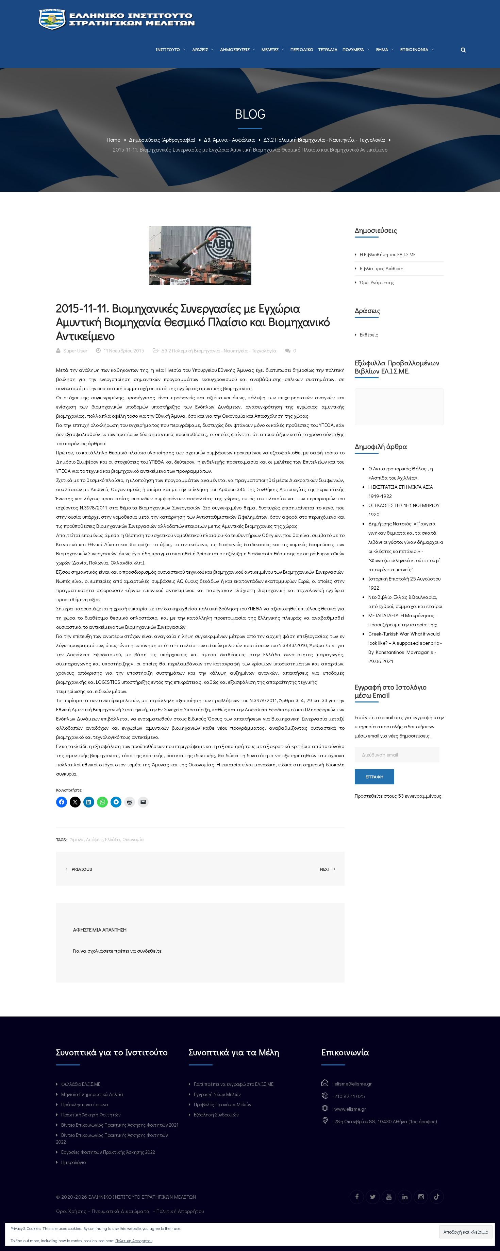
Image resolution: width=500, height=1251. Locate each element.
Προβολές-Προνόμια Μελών (222, 1104)
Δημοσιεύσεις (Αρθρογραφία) (162, 139)
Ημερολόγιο (73, 1162)
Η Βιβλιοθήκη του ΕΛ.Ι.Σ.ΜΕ (388, 254)
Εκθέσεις (369, 334)
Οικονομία (133, 839)
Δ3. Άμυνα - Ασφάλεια (229, 139)
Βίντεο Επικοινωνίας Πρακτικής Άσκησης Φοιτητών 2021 (119, 1125)
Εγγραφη (374, 776)
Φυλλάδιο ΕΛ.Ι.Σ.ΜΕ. (81, 1084)
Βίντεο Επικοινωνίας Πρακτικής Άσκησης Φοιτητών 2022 (112, 1138)
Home (113, 139)
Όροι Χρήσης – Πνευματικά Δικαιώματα (103, 1210)
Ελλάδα (112, 839)
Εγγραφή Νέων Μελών (217, 1094)
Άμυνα (77, 839)
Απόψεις (94, 839)
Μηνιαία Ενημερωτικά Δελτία (92, 1094)
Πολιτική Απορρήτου (180, 1210)
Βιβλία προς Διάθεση (381, 268)
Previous (81, 869)
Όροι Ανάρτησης (377, 282)
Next (325, 869)
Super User (75, 350)
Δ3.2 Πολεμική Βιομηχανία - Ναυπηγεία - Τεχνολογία (324, 139)
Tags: (61, 839)
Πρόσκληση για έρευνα (84, 1104)
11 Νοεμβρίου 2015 (123, 350)
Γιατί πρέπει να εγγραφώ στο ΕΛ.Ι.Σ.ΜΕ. (234, 1084)
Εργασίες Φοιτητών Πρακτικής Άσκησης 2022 (108, 1152)
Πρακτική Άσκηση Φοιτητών (91, 1114)
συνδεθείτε (149, 950)
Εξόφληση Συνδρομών (216, 1114)
